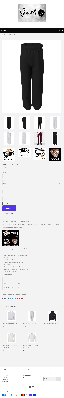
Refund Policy (5, 375)
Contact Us (25, 373)
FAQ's (24, 377)
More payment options (9, 213)
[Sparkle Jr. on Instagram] (33, 387)
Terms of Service (5, 379)
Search (3, 373)
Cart (62, 30)
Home (3, 34)
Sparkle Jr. (8, 392)
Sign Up (58, 378)
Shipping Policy (5, 381)
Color (3, 180)
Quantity (4, 196)
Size (3, 188)
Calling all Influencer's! (27, 375)
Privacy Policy (5, 377)
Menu (4, 30)
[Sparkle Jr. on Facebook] (30, 387)
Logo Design (4, 172)
